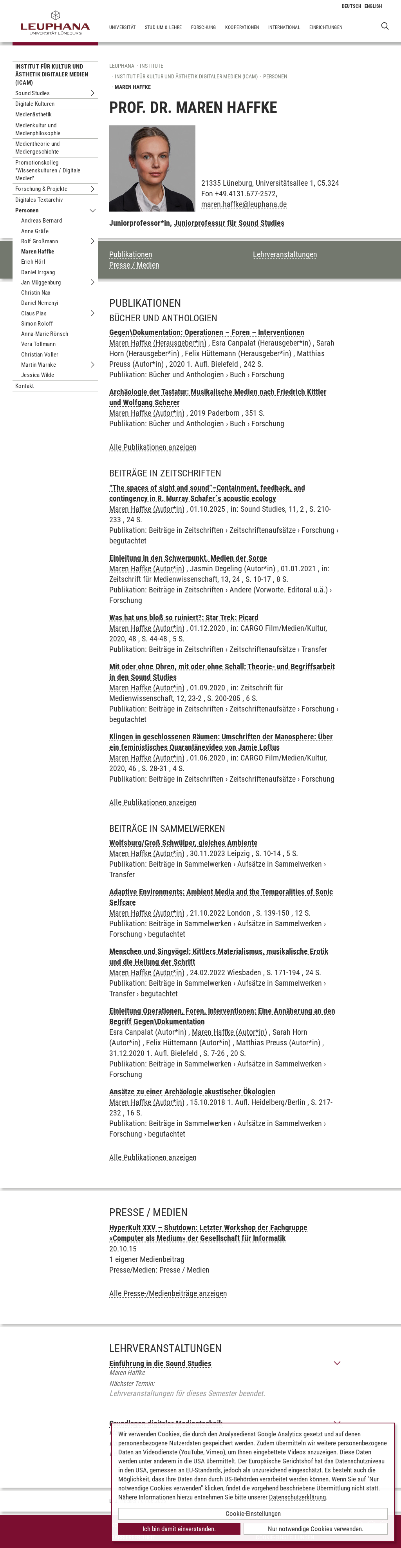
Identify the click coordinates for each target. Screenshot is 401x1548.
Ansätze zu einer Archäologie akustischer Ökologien (192, 1091)
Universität (122, 27)
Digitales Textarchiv (39, 199)
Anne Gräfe (35, 231)
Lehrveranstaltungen (285, 254)
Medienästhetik (33, 114)
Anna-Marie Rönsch (45, 333)
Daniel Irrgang (38, 272)
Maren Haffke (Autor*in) (146, 413)
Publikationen (130, 254)
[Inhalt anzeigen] (337, 1363)
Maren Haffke (37, 251)
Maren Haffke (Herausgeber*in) (157, 343)
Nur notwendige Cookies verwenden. (315, 1529)
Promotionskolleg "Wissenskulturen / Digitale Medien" (48, 170)
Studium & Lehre (163, 27)
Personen (26, 210)
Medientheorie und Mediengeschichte (37, 147)
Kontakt (24, 385)
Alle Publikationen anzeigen (153, 447)
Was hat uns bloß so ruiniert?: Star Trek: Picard (183, 617)
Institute (151, 66)
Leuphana (121, 66)
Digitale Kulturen (35, 103)
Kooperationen (242, 27)
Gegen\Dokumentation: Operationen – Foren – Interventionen (206, 332)
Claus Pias (34, 313)
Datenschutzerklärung (297, 1497)
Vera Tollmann (38, 344)
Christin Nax (36, 292)
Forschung (203, 27)
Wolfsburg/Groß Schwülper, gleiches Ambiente (183, 842)
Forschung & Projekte (41, 188)
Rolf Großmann (39, 241)
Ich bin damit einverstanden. (179, 1529)
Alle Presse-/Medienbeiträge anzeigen (168, 1293)
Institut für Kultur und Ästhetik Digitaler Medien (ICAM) (51, 74)
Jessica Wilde (37, 374)
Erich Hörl (33, 261)
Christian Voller (39, 354)
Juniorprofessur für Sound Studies (229, 223)
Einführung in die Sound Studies (160, 1363)
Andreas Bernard (41, 220)
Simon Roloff (37, 323)
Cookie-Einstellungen (253, 1513)
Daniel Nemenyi (39, 302)
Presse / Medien (134, 265)
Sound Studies (32, 93)
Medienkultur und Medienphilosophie (38, 129)
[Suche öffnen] (385, 26)
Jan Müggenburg (41, 282)
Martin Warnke (38, 364)
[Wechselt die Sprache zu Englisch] (373, 6)
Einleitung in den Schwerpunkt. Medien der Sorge (188, 558)
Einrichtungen (325, 27)
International (284, 27)
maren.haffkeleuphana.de (244, 204)
